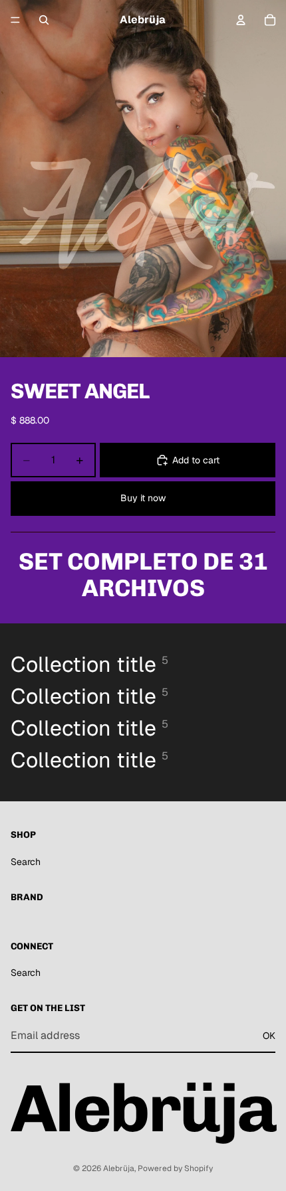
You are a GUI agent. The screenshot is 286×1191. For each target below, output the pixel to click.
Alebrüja (118, 1168)
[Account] (240, 20)
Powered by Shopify (175, 1168)
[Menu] (15, 20)
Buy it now (143, 498)
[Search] (44, 20)
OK (269, 1036)
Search (26, 862)
